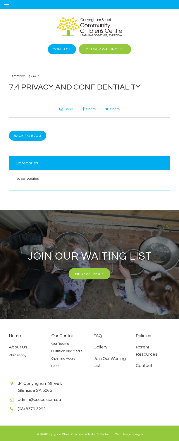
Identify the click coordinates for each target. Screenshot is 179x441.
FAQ (97, 336)
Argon (139, 434)
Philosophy (17, 355)
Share (91, 109)
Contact (62, 49)
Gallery (100, 347)
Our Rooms (60, 343)
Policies (143, 336)
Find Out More (89, 273)
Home (15, 336)
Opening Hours (63, 358)
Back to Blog (27, 135)
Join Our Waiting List (105, 49)
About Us (18, 347)
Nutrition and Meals (66, 351)
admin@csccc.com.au (39, 399)
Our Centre (62, 336)
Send (68, 109)
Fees (55, 366)
